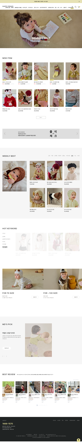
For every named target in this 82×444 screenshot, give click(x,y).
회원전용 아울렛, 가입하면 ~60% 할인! (41, 1)
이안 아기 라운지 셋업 (54, 109)
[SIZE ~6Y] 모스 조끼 (6, 82)
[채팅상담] (78, 440)
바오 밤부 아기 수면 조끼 (69, 253)
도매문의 (78, 420)
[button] (80, 29)
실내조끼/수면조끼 (7, 239)
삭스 (75, 155)
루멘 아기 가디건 (37, 109)
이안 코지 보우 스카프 (68, 182)
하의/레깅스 (30, 7)
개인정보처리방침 (72, 420)
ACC (61, 7)
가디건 (3, 233)
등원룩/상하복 (51, 7)
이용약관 (66, 420)
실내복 (3, 236)
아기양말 (4, 245)
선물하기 (65, 7)
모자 (58, 7)
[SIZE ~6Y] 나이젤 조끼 (20, 253)
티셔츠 (3, 242)
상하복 (55, 155)
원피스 (63, 155)
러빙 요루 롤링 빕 (67, 209)
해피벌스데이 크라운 (6, 109)
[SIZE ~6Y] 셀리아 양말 (54, 82)
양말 (55, 7)
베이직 (59, 155)
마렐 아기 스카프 (50, 209)
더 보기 (41, 117)
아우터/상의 (25, 7)
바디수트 (68, 155)
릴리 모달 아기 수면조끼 (38, 82)
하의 (52, 155)
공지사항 (58, 420)
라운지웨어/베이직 (43, 7)
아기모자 (4, 247)
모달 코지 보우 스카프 (51, 182)
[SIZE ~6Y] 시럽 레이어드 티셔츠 (24, 109)
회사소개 (54, 420)
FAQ (62, 420)
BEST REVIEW (8, 374)
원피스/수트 (36, 7)
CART (79, 6)
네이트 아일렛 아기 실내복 (23, 82)
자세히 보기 (7, 348)
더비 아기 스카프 (33, 209)
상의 (49, 155)
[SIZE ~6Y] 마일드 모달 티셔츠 (72, 82)
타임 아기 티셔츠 (69, 109)
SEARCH (75, 7)
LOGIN (72, 7)
